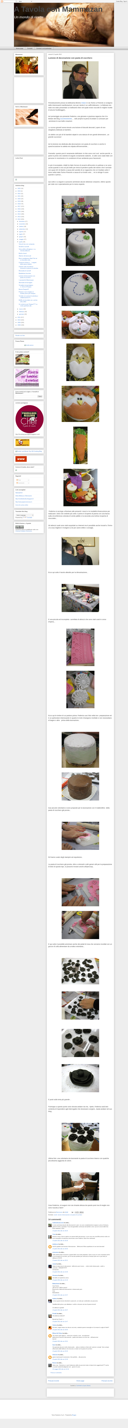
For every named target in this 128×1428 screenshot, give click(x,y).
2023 (19, 191)
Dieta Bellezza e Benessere (23, 496)
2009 (19, 322)
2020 (19, 198)
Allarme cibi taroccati (25, 256)
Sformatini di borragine (25, 282)
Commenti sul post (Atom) (83, 1385)
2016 (19, 209)
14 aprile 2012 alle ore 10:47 (60, 1310)
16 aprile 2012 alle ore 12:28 (60, 1359)
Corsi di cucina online (21, 505)
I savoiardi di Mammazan (26, 280)
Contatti (29, 48)
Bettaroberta (56, 1283)
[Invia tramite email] (76, 1212)
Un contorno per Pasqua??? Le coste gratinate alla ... (28, 305)
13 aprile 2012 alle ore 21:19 (60, 1280)
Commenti (21, 483)
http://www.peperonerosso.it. (23, 502)
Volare (83, 103)
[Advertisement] (70, 1392)
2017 (19, 206)
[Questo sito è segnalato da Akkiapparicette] (22, 445)
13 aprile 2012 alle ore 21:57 (60, 1295)
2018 (19, 204)
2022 (19, 193)
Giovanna (55, 1275)
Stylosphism (19, 492)
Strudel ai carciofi (24, 246)
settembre (22, 229)
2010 (19, 320)
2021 (19, 196)
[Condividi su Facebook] (81, 1212)
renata (54, 1264)
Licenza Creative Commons (23, 531)
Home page (19, 48)
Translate (29, 517)
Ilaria (53, 1345)
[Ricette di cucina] (21, 461)
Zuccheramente (66, 119)
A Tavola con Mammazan (58, 9)
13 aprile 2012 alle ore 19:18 (60, 1240)
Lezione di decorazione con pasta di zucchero (27, 276)
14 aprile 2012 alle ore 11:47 (60, 1321)
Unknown (55, 1354)
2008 (19, 325)
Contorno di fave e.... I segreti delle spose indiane (27, 263)
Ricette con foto (20, 335)
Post (19, 480)
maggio (21, 239)
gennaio (21, 314)
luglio (21, 234)
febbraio (21, 311)
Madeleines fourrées (25, 273)
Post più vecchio (107, 1381)
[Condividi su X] (79, 1212)
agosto (21, 231)
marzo (21, 309)
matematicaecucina (58, 1222)
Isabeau (54, 1298)
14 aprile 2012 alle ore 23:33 (60, 1351)
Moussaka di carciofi (25, 270)
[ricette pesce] (28, 345)
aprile (21, 242)
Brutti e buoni (23, 253)
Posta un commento (56, 1372)
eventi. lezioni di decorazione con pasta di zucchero (68, 1215)
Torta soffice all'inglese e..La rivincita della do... (27, 249)
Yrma (54, 1234)
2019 (19, 201)
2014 (19, 214)
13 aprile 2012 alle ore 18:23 (60, 1230)
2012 (19, 219)
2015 (19, 211)
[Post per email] (72, 1212)
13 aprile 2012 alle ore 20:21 (60, 1260)
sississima (55, 1252)
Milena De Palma (57, 1333)
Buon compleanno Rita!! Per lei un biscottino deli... (28, 259)
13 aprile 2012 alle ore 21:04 (60, 1272)
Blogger (74, 1415)
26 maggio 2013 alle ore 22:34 (60, 1369)
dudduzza (55, 1244)
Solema (54, 1325)
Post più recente (53, 1381)
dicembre (22, 221)
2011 (19, 317)
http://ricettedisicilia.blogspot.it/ (24, 499)
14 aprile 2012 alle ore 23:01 (60, 1341)
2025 (19, 188)
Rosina (54, 1363)
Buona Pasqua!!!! (24, 289)
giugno (21, 236)
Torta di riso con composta (26, 244)
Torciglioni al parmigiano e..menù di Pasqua (26, 286)
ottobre (21, 226)
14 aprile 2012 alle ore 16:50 (60, 1329)
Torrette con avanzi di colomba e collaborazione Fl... (28, 296)
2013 (19, 216)
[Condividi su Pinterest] (83, 1212)
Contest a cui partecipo (43, 48)
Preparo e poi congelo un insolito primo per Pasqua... (27, 292)
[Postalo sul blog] (77, 1212)
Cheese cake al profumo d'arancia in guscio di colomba (28, 267)
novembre (22, 224)
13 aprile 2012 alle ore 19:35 (60, 1248)
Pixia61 (54, 1313)
